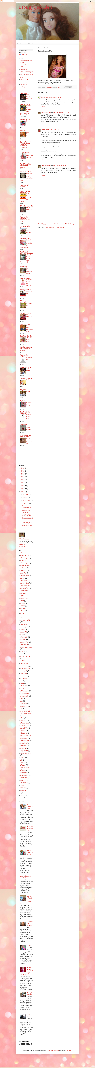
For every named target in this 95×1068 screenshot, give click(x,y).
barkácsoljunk (24, 588)
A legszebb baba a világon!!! (30, 923)
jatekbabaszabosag (26, 347)
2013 (22, 486)
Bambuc (44, 129)
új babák (23, 788)
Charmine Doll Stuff (26, 378)
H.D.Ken (22, 661)
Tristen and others (25, 172)
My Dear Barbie (25, 278)
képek (22, 683)
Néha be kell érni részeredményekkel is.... (26, 900)
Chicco (22, 611)
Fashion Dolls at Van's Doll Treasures (26, 252)
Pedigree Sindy (24, 740)
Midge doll (23, 390)
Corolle (22, 613)
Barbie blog (23, 82)
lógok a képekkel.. (27, 518)
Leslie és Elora (24, 706)
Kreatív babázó (24, 152)
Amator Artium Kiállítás (28, 427)
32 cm (22, 553)
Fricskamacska (46, 112)
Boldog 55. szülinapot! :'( (30, 828)
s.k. (21, 760)
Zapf (21, 798)
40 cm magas (24, 555)
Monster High (24, 723)
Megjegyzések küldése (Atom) (55, 227)
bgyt (21, 595)
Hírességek (23, 673)
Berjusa (22, 593)
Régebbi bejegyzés (70, 224)
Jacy (27, 121)
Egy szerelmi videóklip (29, 96)
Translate (25, 54)
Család (28, 391)
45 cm (22, 560)
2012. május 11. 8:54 (59, 165)
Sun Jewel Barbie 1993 (29, 339)
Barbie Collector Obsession (25, 412)
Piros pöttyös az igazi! (30, 806)
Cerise (43, 97)
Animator (23, 568)
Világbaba (23, 69)
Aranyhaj (23, 573)
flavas (22, 651)
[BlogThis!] (66, 87)
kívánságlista (24, 693)
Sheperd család (25, 767)
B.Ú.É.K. (22, 167)
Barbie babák (24, 583)
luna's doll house (25, 238)
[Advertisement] (57, 210)
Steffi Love (23, 777)
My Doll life (23, 401)
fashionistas (24, 644)
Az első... (29, 945)
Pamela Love (24, 738)
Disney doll (23, 632)
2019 (22, 468)
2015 (22, 480)
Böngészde (23, 598)
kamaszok (23, 676)
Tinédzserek (24, 783)
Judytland (23, 77)
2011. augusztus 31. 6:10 (53, 97)
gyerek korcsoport (26, 656)
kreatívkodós (24, 696)
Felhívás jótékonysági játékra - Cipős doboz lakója (26, 243)
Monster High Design (24, 355)
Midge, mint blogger (26, 72)
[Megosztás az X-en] (68, 87)
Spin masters (24, 775)
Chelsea (22, 608)
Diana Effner (24, 627)
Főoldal (19, 43)
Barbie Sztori (24, 93)
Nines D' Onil (24, 728)
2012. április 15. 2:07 (53, 129)
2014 (22, 483)
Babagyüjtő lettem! (26, 367)
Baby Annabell (24, 575)
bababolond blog (25, 119)
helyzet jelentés (25, 668)
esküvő (22, 639)
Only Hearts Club (25, 735)
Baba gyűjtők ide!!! (36, 7)
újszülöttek (23, 790)
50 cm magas (24, 563)
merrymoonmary (53, 1050)
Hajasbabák (24, 663)
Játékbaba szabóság (26, 74)
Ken (21, 681)
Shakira (22, 762)
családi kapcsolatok (26, 616)
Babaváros (23, 424)
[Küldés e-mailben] (65, 87)
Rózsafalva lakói (26, 43)
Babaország (24, 84)
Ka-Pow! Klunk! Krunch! (28, 416)
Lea (21, 701)
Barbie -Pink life (25, 324)
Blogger (69, 1050)
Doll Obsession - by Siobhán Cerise (25, 436)
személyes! (23, 780)
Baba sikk (23, 131)
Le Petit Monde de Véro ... (25, 227)
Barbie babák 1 (25, 585)
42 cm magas (24, 558)
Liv (21, 708)
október (25, 497)
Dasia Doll (23, 624)
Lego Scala (23, 703)
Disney (22, 629)
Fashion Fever (24, 642)
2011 (22, 492)
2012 (22, 489)
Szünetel (22, 186)
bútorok (22, 603)
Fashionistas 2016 (26, 647)
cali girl (22, 606)
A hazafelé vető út (25, 290)
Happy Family (24, 666)
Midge (22, 718)
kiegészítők (23, 686)
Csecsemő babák (25, 620)
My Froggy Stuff (25, 104)
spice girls (23, 772)
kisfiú (22, 688)
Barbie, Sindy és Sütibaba (25, 192)
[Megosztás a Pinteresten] (71, 87)
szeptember (26, 500)
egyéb (22, 634)
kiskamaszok (24, 691)
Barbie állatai (24, 580)
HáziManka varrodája (23, 301)
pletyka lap (23, 745)
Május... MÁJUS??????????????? (30, 852)
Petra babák (24, 743)
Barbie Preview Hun (26, 336)
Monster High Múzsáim (24, 217)
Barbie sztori (24, 79)
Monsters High (24, 725)
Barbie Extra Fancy (28, 134)
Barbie (22, 578)
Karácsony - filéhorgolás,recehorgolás (26, 177)
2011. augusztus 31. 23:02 (61, 112)
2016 (22, 477)
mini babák (23, 720)
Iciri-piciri (29, 380)
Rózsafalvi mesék (25, 313)
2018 (22, 471)
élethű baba (24, 637)
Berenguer (23, 590)
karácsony (23, 678)
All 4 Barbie (23, 266)
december (26, 494)
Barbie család (24, 185)
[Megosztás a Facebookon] (69, 87)
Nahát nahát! (26, 515)
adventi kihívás (25, 565)
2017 (22, 474)
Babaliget (23, 87)
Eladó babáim (35, 43)
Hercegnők (23, 671)
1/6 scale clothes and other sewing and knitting (25, 164)
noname (22, 730)
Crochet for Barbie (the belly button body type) (25, 143)
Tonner (22, 785)
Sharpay (23, 765)
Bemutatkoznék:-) (27, 525)
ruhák (22, 757)
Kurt (21, 698)
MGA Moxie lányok (26, 713)
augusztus (26, 503)
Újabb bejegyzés (43, 224)
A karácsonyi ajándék (29, 155)
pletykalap (23, 748)
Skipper (22, 770)
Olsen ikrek (23, 733)
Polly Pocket (24, 750)
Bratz (22, 601)
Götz (21, 654)
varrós (22, 795)
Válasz (43, 106)
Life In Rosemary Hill (26, 206)
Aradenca (23, 570)
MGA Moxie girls (25, 711)
